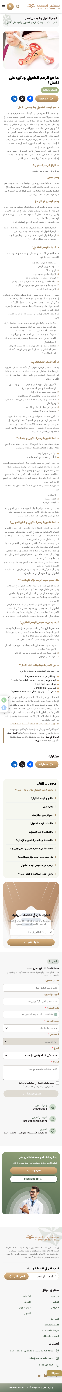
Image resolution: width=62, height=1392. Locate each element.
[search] (18, 6)
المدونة (27, 1302)
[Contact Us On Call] (4, 707)
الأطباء (55, 1302)
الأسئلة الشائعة (51, 1325)
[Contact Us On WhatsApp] (4, 700)
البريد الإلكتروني (51, 994)
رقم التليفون (52, 1008)
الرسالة (55, 1062)
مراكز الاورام (25, 1308)
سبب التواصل (51, 1021)
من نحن (55, 1296)
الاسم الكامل (52, 981)
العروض (55, 1308)
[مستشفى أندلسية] (44, 6)
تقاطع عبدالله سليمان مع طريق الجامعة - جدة (25, 1133)
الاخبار (28, 1313)
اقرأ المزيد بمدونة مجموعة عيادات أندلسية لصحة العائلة (34, 724)
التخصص (53, 1035)
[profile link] (45, 1375)
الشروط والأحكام (51, 1336)
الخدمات (27, 1296)
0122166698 (40, 1109)
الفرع (55, 1048)
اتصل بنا (55, 1319)
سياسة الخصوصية (50, 1330)
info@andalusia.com (35, 1121)
